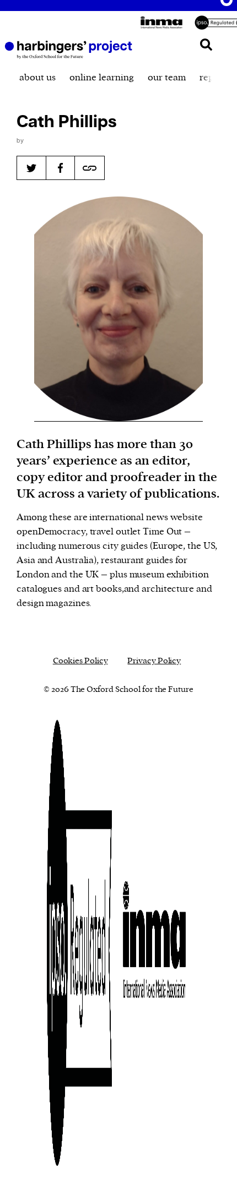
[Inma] (164, 22)
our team (167, 78)
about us (37, 78)
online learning (101, 78)
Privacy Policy (154, 661)
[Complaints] (79, 942)
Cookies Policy (80, 661)
